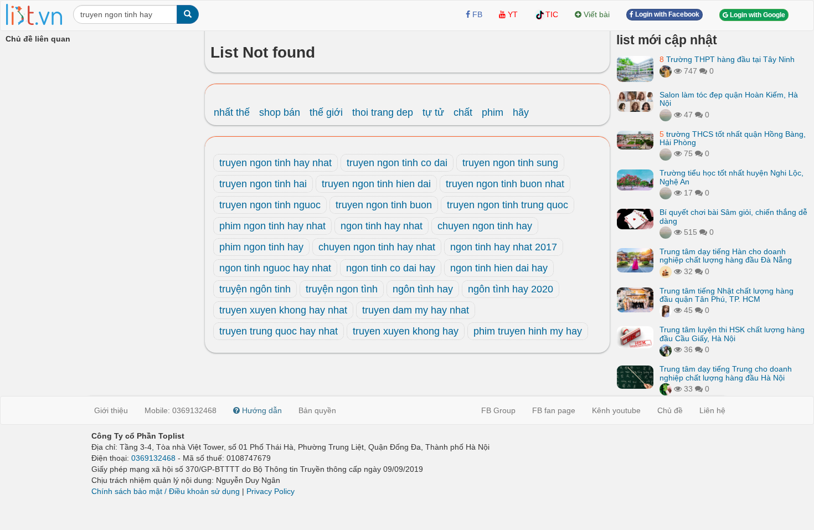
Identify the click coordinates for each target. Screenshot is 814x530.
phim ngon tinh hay (261, 247)
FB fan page (553, 410)
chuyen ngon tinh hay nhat (376, 247)
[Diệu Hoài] (666, 388)
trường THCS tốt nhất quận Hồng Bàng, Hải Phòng (733, 138)
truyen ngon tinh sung (510, 162)
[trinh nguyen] (666, 153)
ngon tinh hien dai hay (499, 268)
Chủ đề (670, 410)
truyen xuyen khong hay (405, 331)
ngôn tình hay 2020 (510, 289)
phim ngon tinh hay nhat (272, 225)
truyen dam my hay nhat (415, 310)
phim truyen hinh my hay (527, 331)
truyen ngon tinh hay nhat (275, 162)
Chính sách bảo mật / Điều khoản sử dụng (165, 491)
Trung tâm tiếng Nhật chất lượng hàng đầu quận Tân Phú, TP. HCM (727, 294)
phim (492, 112)
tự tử (433, 112)
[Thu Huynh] (666, 271)
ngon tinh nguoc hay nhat (275, 268)
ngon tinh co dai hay (390, 268)
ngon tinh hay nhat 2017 (503, 247)
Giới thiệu (111, 410)
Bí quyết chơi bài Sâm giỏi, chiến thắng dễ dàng (733, 216)
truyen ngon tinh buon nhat (505, 183)
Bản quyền (317, 410)
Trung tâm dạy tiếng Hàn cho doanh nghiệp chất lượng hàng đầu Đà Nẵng (726, 255)
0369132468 (153, 458)
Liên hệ (712, 410)
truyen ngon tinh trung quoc (507, 204)
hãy (521, 112)
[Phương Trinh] (666, 114)
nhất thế (232, 112)
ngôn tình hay (423, 289)
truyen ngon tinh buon (384, 204)
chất (463, 112)
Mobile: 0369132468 (181, 410)
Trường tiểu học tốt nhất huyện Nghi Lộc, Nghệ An (731, 177)
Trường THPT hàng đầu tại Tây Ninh (727, 59)
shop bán (279, 112)
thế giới (326, 112)
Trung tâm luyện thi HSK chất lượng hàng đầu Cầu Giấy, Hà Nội (732, 333)
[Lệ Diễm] (666, 349)
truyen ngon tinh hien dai (376, 183)
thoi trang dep (382, 112)
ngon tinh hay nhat (382, 225)
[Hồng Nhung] (666, 310)
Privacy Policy (270, 491)
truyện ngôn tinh (255, 289)
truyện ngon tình (342, 289)
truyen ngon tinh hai (263, 183)
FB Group (498, 410)
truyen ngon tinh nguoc (270, 204)
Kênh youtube (616, 410)
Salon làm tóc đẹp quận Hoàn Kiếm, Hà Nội (729, 98)
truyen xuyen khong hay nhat (283, 310)
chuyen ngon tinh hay (484, 225)
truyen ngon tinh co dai (397, 162)
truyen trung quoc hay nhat (278, 331)
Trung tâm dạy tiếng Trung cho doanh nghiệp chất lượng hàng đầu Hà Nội (726, 373)
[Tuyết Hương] (666, 70)
